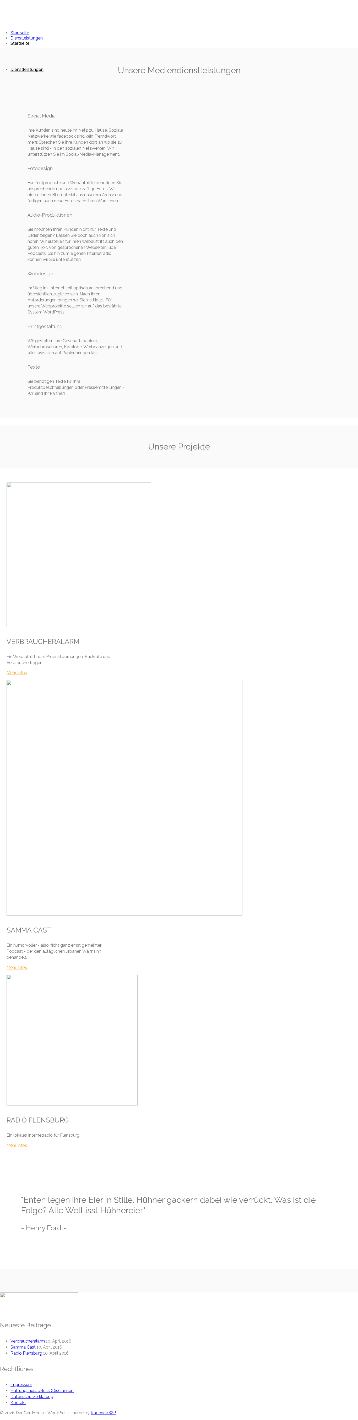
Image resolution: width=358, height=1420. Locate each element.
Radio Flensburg (26, 1353)
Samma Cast (23, 1347)
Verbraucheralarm (27, 1341)
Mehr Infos (17, 672)
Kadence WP (103, 1412)
